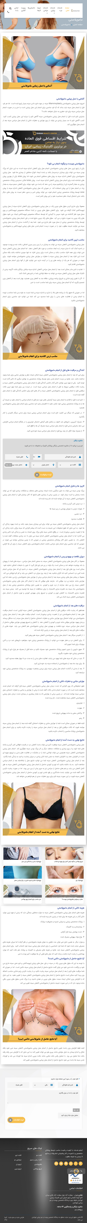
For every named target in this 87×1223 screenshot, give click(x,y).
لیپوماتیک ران (79, 880)
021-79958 (79, 1210)
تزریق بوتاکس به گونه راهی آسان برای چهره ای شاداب (68, 861)
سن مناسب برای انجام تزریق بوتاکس (31, 899)
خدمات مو (59, 9)
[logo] (75, 10)
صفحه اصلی (67, 9)
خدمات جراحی (45, 9)
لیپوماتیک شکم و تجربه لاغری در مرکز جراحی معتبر (27, 880)
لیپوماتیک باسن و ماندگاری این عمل (31, 861)
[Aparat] (56, 1164)
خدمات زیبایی (52, 9)
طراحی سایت (20, 1217)
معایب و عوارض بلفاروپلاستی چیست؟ (72, 899)
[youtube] (61, 1164)
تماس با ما (16, 9)
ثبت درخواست (45, 474)
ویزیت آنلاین (23, 9)
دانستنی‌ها (31, 8)
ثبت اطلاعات (18, 1120)
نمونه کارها (39, 9)
